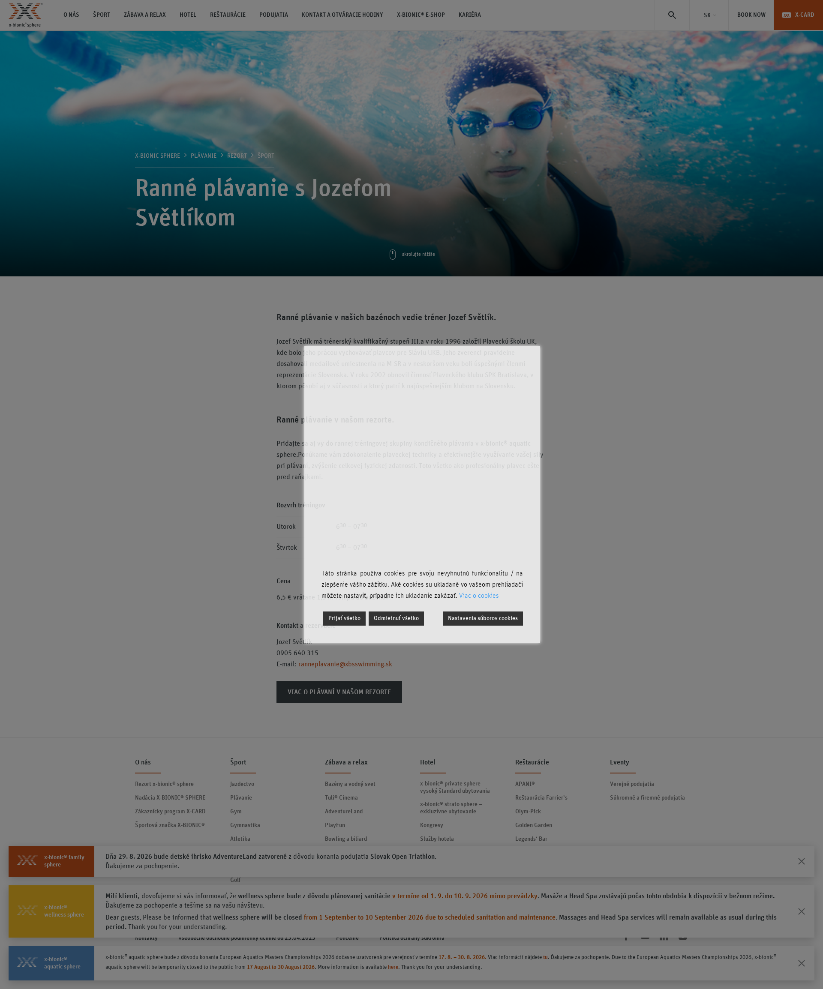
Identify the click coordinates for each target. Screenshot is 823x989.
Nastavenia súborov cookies (483, 618)
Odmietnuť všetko (396, 618)
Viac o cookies (479, 595)
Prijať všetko (344, 618)
